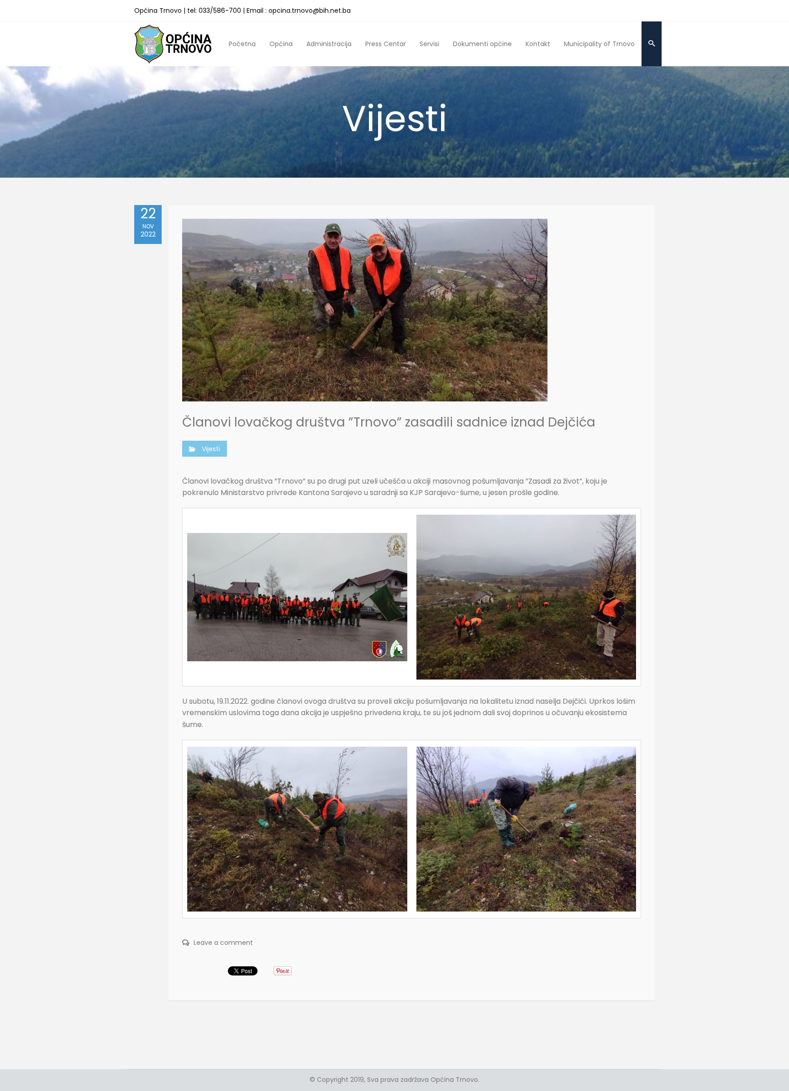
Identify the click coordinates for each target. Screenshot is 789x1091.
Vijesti (211, 448)
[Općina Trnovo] (173, 43)
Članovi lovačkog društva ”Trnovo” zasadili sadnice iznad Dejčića (388, 422)
